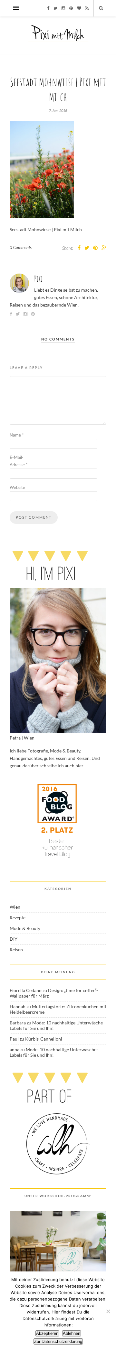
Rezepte (17, 917)
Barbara (18, 1022)
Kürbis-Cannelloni (43, 1039)
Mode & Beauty (25, 928)
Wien (15, 907)
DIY (13, 939)
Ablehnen (71, 1333)
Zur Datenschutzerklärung (58, 1341)
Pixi (38, 279)
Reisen (16, 949)
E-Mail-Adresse (18, 461)
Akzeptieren (47, 1333)
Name (17, 435)
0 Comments (21, 247)
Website (17, 487)
